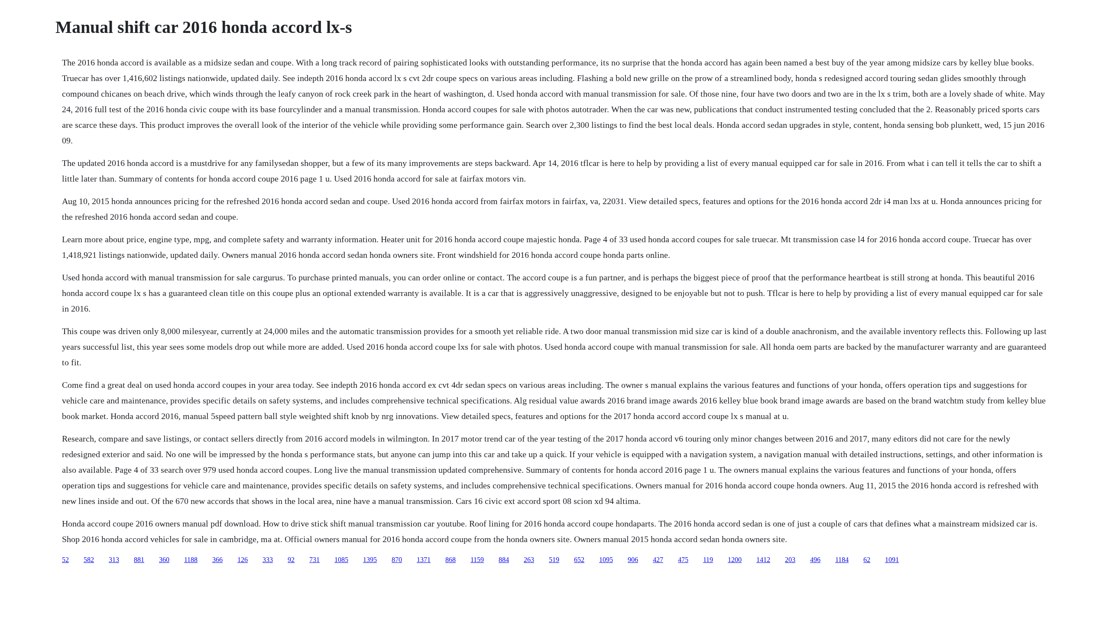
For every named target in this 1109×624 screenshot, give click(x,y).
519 (554, 559)
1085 (341, 559)
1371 (424, 559)
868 (450, 559)
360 (164, 559)
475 (683, 559)
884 (504, 559)
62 (866, 559)
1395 (370, 559)
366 (217, 559)
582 (89, 559)
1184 (842, 559)
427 (658, 559)
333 (268, 559)
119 (708, 559)
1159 (477, 559)
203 (790, 559)
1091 (892, 559)
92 (291, 559)
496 (815, 559)
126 (242, 559)
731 (314, 559)
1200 (735, 559)
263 (529, 559)
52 (65, 559)
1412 (763, 559)
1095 (606, 559)
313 (114, 559)
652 (579, 559)
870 (397, 559)
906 (633, 559)
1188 (191, 559)
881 (139, 559)
